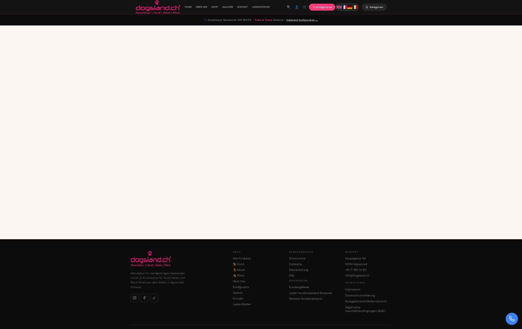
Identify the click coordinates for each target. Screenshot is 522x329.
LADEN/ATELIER (261, 7)
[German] (350, 7)
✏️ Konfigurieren (322, 7)
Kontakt (238, 298)
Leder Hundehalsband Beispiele (310, 293)
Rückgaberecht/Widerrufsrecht (366, 301)
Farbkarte (295, 264)
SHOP (214, 7)
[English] (339, 7)
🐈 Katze (239, 270)
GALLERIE (227, 7)
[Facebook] (144, 298)
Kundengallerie (299, 287)
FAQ (291, 275)
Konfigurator (241, 287)
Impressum (352, 289)
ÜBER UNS (201, 7)
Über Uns (239, 281)
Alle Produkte (242, 258)
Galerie (238, 293)
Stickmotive (297, 258)
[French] (344, 7)
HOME (188, 7)
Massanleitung (298, 270)
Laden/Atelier (242, 304)
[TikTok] (154, 298)
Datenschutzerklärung (360, 295)
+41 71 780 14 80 (356, 270)
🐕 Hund (238, 264)
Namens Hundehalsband (305, 298)
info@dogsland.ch (357, 275)
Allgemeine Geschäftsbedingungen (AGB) (365, 309)
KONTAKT (242, 7)
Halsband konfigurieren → (302, 20)
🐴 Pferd (238, 275)
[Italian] (355, 7)
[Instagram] (134, 298)
